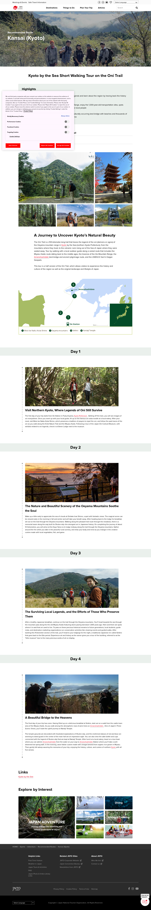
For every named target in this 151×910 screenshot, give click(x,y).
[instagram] (133, 889)
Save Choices (13, 145)
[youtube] (137, 889)
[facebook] (129, 889)
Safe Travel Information (37, 2)
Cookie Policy (28, 111)
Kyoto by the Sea (25, 776)
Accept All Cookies (63, 145)
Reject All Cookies (47, 145)
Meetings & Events (19, 2)
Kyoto (64, 245)
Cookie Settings (15, 136)
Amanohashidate (41, 257)
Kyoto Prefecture (80, 416)
